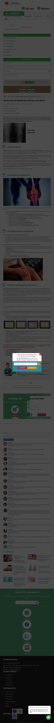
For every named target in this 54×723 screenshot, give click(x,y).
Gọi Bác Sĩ (32, 367)
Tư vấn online (22, 367)
